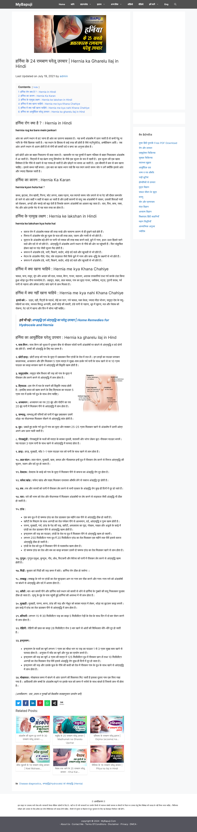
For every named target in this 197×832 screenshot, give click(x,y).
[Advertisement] (159, 60)
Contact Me (78, 824)
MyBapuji (24, 4)
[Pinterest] (40, 703)
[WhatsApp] (47, 703)
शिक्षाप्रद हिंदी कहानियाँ (149, 216)
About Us (65, 824)
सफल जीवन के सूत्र (148, 192)
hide (35, 87)
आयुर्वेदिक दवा (145, 167)
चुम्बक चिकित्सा (146, 157)
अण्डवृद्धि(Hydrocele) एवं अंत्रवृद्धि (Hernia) (63, 783)
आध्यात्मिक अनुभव (147, 226)
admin (64, 76)
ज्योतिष (142, 231)
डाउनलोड (84, 4)
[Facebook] (26, 703)
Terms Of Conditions (95, 824)
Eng (166, 4)
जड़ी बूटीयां (143, 177)
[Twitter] (18, 703)
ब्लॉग (72, 4)
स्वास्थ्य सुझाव (145, 162)
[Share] (54, 703)
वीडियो (141, 4)
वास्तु (141, 196)
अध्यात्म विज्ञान (145, 211)
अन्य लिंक (114, 4)
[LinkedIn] (33, 703)
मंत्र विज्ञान (144, 206)
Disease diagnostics (30, 783)
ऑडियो (130, 4)
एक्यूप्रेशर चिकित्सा (147, 152)
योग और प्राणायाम (147, 201)
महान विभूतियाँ (145, 221)
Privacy (124, 824)
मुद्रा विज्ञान (144, 187)
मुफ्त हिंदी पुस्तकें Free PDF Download (158, 143)
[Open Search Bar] (175, 4)
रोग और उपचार (145, 147)
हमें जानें (152, 4)
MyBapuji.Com (108, 821)
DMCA (133, 824)
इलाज (99, 4)
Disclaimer (113, 824)
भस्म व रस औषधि (146, 172)
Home (62, 4)
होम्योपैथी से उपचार (147, 182)
